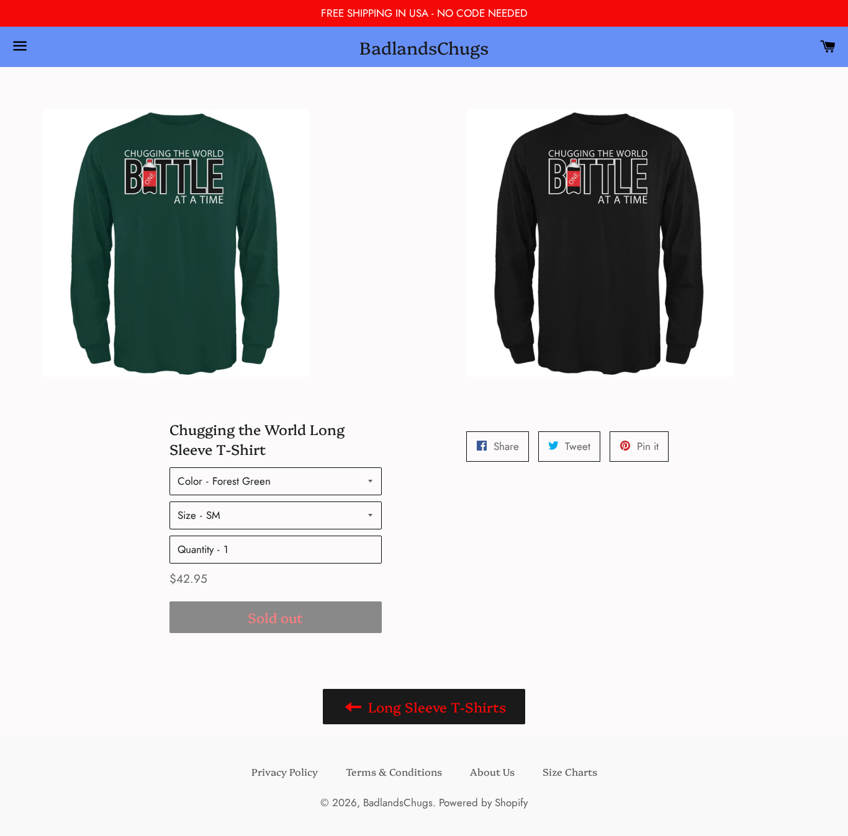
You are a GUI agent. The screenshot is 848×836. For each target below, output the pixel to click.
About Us (492, 771)
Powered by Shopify (483, 802)
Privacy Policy (284, 771)
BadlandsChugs (424, 47)
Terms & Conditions (394, 771)
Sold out (275, 617)
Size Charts (570, 771)
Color (190, 481)
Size (187, 515)
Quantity (196, 549)
